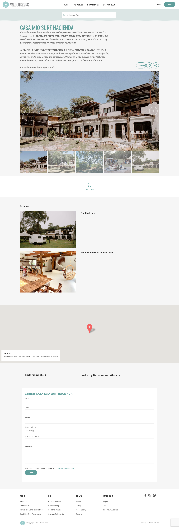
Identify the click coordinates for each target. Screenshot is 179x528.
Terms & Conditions (66, 468)
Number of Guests (32, 437)
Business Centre (54, 501)
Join (169, 4)
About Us (24, 501)
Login (105, 501)
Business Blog (53, 505)
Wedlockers (15, 4)
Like (149, 65)
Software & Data (153, 523)
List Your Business (110, 510)
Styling (78, 505)
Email (27, 408)
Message (28, 446)
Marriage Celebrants (56, 514)
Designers (79, 514)
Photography (81, 510)
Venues (79, 501)
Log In (158, 4)
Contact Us (24, 505)
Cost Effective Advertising (30, 514)
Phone (27, 417)
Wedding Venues (54, 510)
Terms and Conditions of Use (31, 510)
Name (27, 398)
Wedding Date (30, 427)
